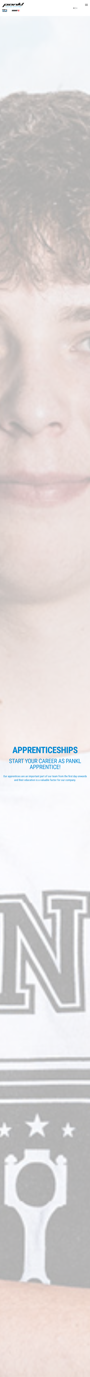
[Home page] (13, 5)
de (74, 8)
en (76, 8)
